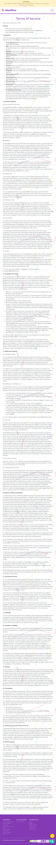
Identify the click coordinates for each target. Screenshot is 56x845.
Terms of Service (33, 824)
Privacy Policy (32, 826)
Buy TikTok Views (20, 821)
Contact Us (32, 829)
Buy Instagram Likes (8, 821)
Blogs (30, 821)
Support (31, 823)
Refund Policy (49, 572)
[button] (52, 841)
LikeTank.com (23, 5)
